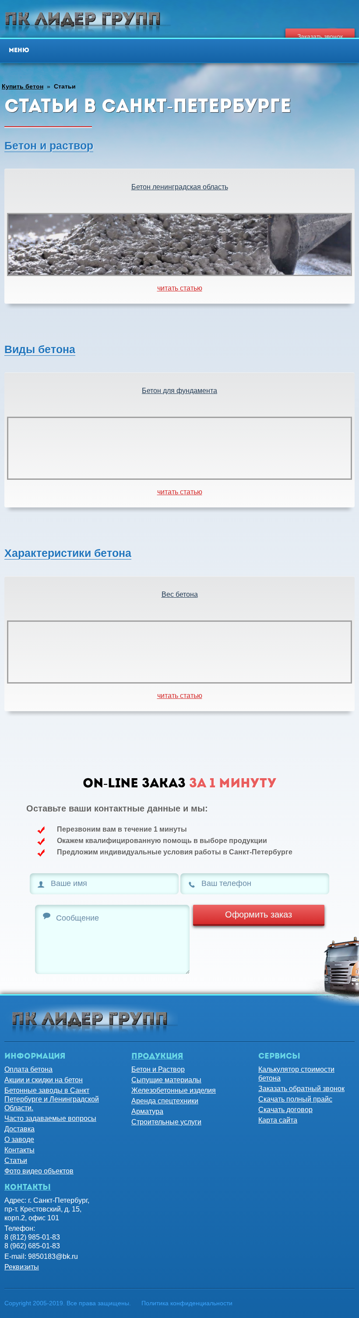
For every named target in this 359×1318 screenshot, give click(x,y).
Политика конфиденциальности (186, 1303)
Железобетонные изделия (173, 1090)
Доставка (19, 1129)
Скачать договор (285, 1109)
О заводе (19, 1139)
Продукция (157, 1057)
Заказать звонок (320, 36)
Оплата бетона (28, 1069)
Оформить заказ (258, 914)
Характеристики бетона (67, 553)
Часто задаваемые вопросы (50, 1118)
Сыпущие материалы (166, 1080)
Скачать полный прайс (295, 1099)
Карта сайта (277, 1120)
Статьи (15, 1160)
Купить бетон (22, 86)
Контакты (19, 1150)
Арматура (147, 1111)
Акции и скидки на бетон (43, 1080)
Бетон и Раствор (158, 1069)
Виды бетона (39, 349)
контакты (27, 1188)
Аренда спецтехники (164, 1101)
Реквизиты (21, 1267)
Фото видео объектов (39, 1171)
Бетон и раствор (48, 145)
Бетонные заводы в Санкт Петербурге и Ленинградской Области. (51, 1099)
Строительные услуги (166, 1122)
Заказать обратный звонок (301, 1088)
